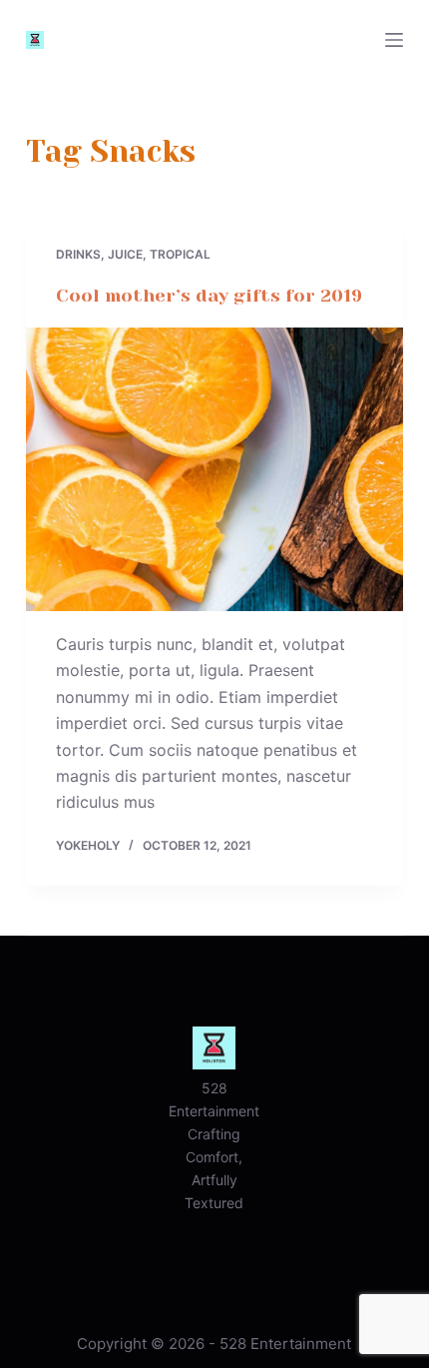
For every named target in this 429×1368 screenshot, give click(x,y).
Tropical (180, 254)
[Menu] (394, 40)
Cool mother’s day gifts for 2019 (209, 296)
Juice (125, 254)
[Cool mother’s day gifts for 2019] (214, 469)
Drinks (78, 254)
